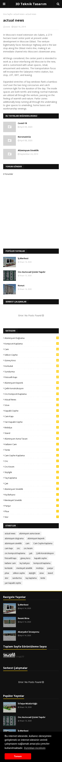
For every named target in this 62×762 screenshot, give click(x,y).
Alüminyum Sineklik (28, 150)
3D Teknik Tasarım (31, 4)
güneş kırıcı (31, 360)
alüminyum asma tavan (31, 438)
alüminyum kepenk (31, 382)
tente (31, 449)
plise (31, 511)
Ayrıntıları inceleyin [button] (34, 748)
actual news (19, 14)
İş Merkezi (23, 258)
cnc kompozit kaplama (31, 394)
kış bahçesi (31, 494)
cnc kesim (31, 466)
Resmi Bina (23, 618)
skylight (31, 472)
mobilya (31, 427)
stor (31, 517)
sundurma (31, 371)
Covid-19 (22, 123)
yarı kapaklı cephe (31, 421)
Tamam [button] (18, 756)
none (7, 26)
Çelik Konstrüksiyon (31, 388)
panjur (31, 505)
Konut (21, 285)
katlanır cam (31, 444)
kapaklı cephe (31, 410)
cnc (31, 461)
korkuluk (31, 366)
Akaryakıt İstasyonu (28, 631)
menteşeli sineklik (31, 500)
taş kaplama (31, 477)
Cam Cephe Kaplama (31, 455)
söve (31, 405)
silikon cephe (31, 354)
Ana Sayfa (7, 14)
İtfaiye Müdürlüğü (27, 703)
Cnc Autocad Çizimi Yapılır (31, 271)
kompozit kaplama (31, 343)
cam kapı (31, 416)
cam (31, 349)
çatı (31, 483)
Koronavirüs (24, 136)
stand (31, 433)
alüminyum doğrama (31, 338)
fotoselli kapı (31, 377)
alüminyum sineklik (31, 489)
